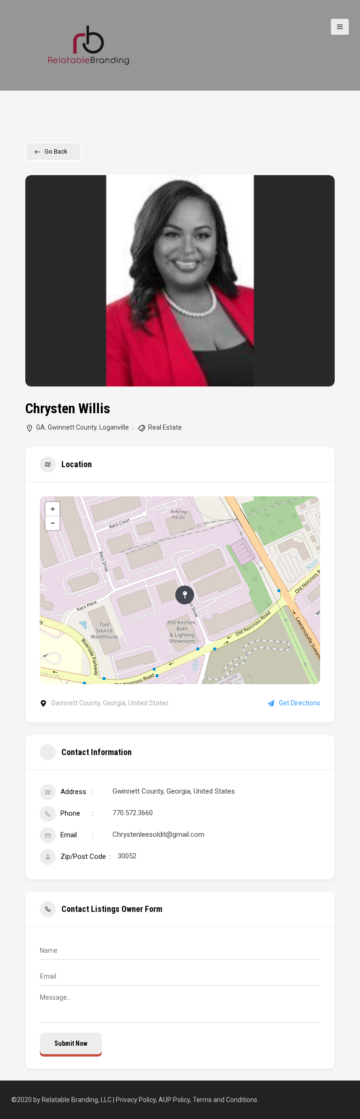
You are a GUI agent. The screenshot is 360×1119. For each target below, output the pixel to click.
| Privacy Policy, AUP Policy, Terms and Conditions (185, 1100)
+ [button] (53, 509)
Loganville (114, 427)
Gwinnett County (72, 427)
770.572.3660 (132, 813)
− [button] (53, 523)
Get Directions (299, 703)
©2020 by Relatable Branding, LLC (62, 1100)
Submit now (70, 1043)
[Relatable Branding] (88, 44)
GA (40, 427)
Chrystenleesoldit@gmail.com (158, 834)
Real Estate (165, 427)
